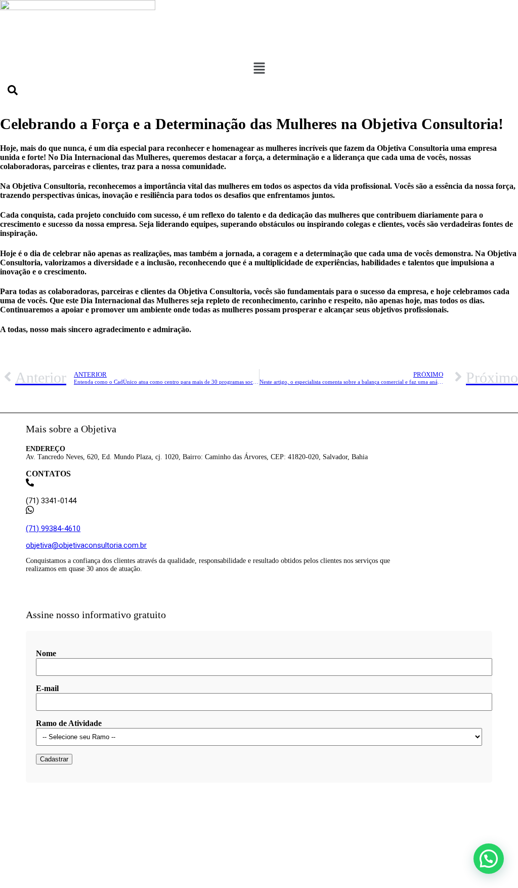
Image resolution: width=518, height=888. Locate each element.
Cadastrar (54, 759)
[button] (259, 69)
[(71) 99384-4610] (30, 511)
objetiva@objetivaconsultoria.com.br (86, 545)
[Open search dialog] (13, 93)
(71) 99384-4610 (53, 528)
